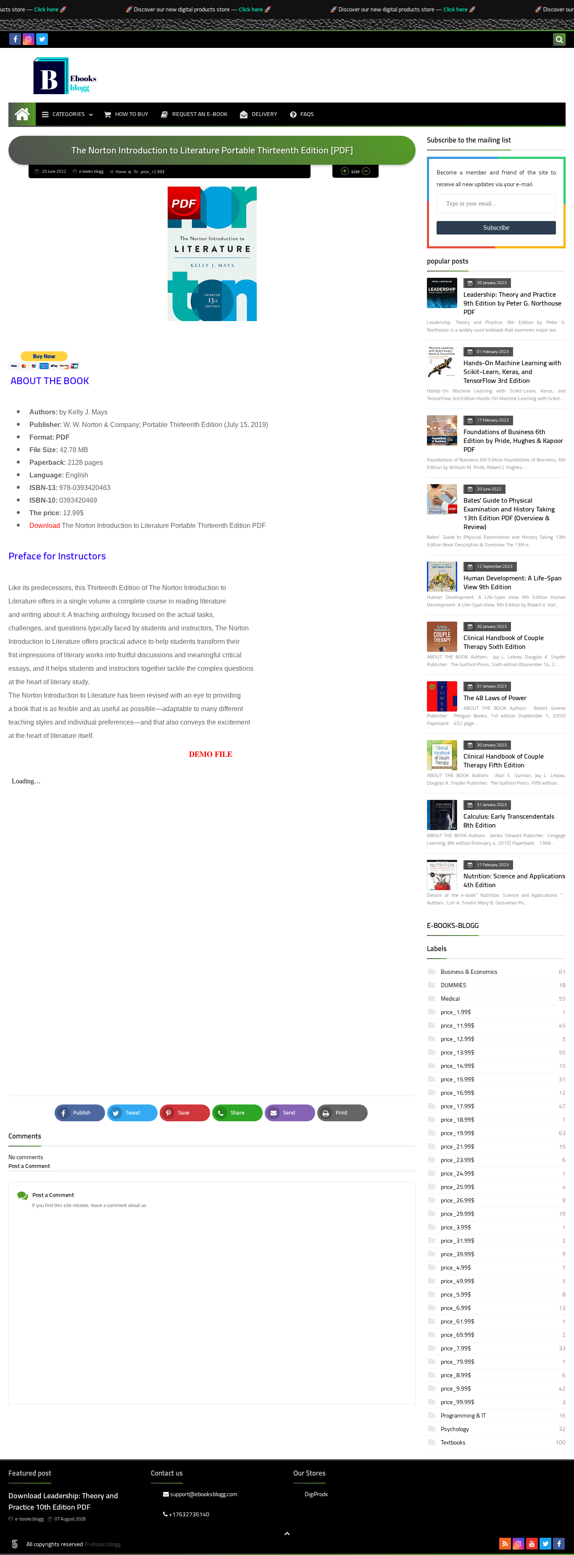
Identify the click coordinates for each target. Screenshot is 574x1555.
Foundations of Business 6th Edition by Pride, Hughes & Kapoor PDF (513, 440)
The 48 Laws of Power (495, 697)
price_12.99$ (153, 172)
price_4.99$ (503, 1267)
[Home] (22, 114)
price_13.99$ (503, 1052)
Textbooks (503, 1442)
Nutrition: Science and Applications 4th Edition (514, 880)
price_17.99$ (503, 1106)
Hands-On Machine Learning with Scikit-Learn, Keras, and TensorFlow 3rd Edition (512, 371)
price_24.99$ (503, 1173)
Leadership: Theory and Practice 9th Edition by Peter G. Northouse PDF (512, 303)
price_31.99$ (503, 1240)
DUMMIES (503, 985)
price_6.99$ (503, 1307)
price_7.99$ (503, 1348)
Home (121, 172)
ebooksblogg (105, 1544)
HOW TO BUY (131, 113)
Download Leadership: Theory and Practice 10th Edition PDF (63, 1501)
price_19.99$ (503, 1133)
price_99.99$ (503, 1402)
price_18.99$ (503, 1119)
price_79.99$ (503, 1361)
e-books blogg (29, 1519)
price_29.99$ (503, 1213)
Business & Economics (503, 971)
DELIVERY (264, 113)
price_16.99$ (503, 1092)
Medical (503, 998)
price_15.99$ (503, 1079)
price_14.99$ (503, 1065)
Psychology (503, 1428)
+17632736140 (188, 1514)
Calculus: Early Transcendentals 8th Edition (508, 820)
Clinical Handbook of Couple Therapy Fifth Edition (503, 760)
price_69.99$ (503, 1334)
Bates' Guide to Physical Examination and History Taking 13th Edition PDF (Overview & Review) (509, 513)
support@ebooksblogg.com (203, 1495)
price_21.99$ (503, 1146)
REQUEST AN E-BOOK (199, 113)
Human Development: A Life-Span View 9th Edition (512, 582)
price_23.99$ (503, 1159)
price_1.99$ (503, 1012)
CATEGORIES (69, 113)
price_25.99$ (503, 1186)
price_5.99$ (503, 1294)
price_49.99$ (503, 1281)
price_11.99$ (503, 1025)
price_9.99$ (503, 1388)
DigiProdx (316, 1495)
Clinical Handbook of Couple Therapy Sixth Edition (503, 642)
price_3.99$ (503, 1227)
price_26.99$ (503, 1200)
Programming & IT (503, 1415)
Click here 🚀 (37, 9)
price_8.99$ (503, 1375)
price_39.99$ (503, 1254)
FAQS (307, 113)
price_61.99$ (503, 1321)
